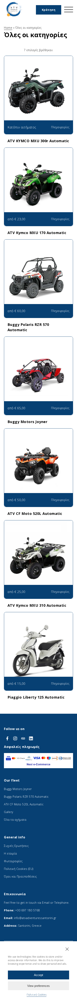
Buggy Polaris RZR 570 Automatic (26, 796)
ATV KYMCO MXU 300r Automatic (38, 140)
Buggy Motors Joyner (28, 421)
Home (8, 28)
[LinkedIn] (31, 738)
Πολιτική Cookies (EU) (18, 869)
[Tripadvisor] (24, 738)
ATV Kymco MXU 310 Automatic (37, 605)
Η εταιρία (10, 853)
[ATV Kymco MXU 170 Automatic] (38, 187)
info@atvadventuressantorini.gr (35, 918)
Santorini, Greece (30, 925)
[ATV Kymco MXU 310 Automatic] (38, 559)
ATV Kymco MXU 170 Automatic (37, 232)
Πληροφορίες (60, 127)
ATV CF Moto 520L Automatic (35, 513)
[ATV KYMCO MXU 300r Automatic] (38, 95)
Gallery (8, 812)
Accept (38, 975)
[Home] (14, 17)
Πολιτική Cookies (36, 994)
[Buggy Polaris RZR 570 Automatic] (38, 279)
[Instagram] (16, 738)
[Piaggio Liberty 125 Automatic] (38, 651)
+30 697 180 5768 (27, 910)
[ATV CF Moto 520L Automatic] (38, 468)
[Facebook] (8, 738)
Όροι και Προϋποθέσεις (20, 876)
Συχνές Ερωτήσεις (16, 846)
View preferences (38, 985)
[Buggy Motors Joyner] (38, 376)
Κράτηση (48, 10)
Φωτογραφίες (13, 861)
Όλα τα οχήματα (15, 819)
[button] (67, 949)
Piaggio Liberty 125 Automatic (36, 697)
